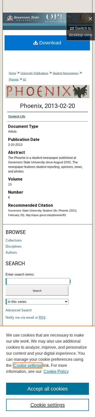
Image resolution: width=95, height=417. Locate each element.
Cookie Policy (56, 371)
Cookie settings (28, 365)
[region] (47, 371)
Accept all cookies (47, 389)
